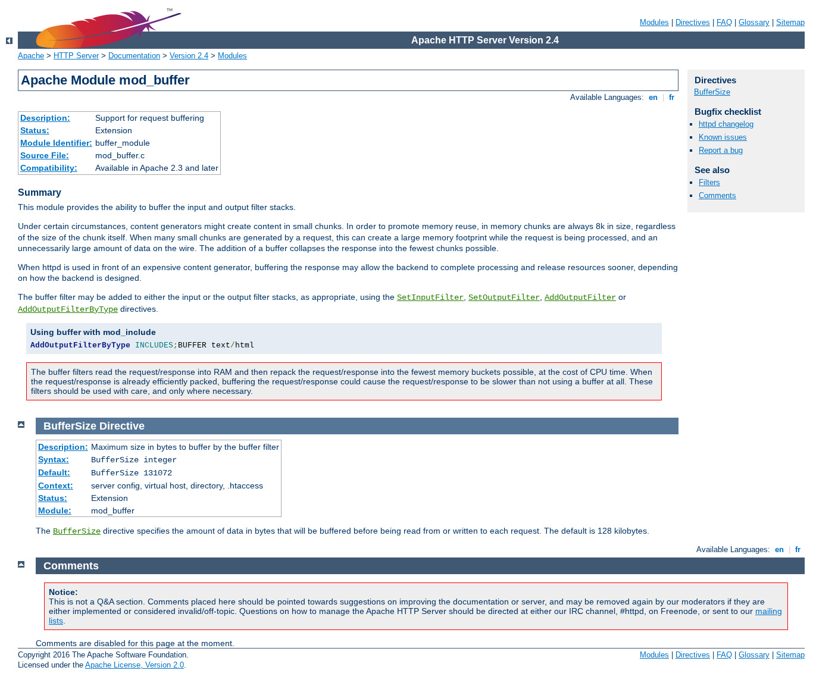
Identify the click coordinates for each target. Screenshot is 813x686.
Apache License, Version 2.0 (134, 664)
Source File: (44, 155)
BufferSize (712, 91)
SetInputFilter (430, 297)
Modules (654, 22)
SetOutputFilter (504, 297)
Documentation (134, 55)
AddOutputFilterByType (68, 309)
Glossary (754, 22)
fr (672, 97)
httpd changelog (726, 124)
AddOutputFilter (580, 297)
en (653, 97)
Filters (709, 182)
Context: (55, 485)
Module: (54, 510)
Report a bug (721, 150)
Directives (693, 22)
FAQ (724, 22)
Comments (717, 195)
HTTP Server (76, 55)
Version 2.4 (189, 55)
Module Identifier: (56, 143)
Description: (45, 118)
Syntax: (53, 459)
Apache (31, 55)
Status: (34, 130)
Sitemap (790, 22)
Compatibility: (48, 168)
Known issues (723, 137)
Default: (54, 472)
